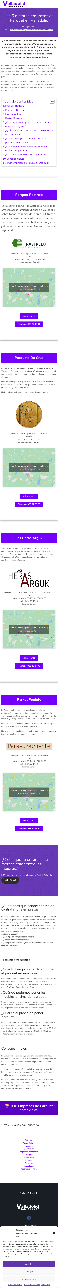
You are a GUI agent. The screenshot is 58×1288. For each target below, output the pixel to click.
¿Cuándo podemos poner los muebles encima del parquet (26, 148)
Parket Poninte (13, 118)
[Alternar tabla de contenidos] (51, 101)
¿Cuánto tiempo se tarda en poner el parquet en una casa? (25, 140)
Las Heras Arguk (14, 114)
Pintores (29, 1160)
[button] (54, 1233)
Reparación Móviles (29, 1169)
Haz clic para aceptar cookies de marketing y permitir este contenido (29, 287)
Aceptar (29, 1264)
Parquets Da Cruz (15, 110)
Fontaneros (29, 1157)
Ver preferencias (29, 1279)
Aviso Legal (45, 1285)
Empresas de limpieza (29, 1151)
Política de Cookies (15, 1285)
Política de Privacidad (32, 1285)
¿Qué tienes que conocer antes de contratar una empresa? (29, 132)
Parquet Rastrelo (15, 106)
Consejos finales (15, 158)
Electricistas (29, 1149)
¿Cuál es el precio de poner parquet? (25, 154)
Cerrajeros (29, 1154)
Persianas (29, 1163)
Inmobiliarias (29, 1166)
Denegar (29, 1271)
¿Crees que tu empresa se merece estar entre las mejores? (27, 124)
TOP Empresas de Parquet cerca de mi (28, 162)
